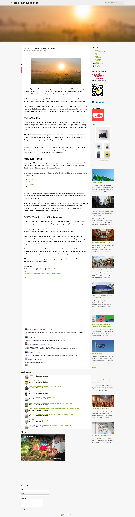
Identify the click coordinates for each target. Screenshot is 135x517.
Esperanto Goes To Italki (36, 392)
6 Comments (44, 50)
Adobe (30, 187)
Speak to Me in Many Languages (38, 381)
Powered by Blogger (68, 515)
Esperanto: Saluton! (97, 182)
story (53, 273)
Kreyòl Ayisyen (99, 63)
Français (97, 60)
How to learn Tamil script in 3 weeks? (101, 435)
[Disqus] (56, 306)
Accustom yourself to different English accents (42, 397)
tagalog (59, 273)
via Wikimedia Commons (54, 269)
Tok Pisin (97, 65)
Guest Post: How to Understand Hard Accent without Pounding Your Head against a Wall (54, 408)
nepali (43, 273)
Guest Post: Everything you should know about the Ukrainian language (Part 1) (51, 414)
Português (98, 59)
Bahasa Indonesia (100, 51)
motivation (37, 273)
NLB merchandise (103, 160)
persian (48, 273)
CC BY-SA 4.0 (41, 269)
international (28, 273)
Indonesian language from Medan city (101, 269)
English (97, 50)
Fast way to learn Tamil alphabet (100, 408)
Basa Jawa (97, 66)
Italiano (97, 62)
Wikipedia (31, 182)
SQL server (31, 184)
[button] (25, 54)
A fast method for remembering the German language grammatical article (50, 425)
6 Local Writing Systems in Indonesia (101, 242)
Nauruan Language (97, 353)
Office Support (32, 179)
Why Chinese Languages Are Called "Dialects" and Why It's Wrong (47, 386)
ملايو (96, 53)
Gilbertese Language (35, 375)
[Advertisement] (56, 472)
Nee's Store (104, 162)
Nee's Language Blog (26, 2)
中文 (96, 54)
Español (97, 56)
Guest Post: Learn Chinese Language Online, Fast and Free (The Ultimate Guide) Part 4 (53, 403)
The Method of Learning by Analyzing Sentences (42, 420)
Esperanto (98, 57)
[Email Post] (25, 271)
